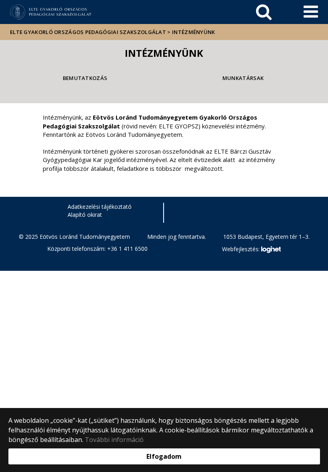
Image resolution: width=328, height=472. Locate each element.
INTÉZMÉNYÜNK (193, 32)
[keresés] (264, 12)
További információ (114, 439)
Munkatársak (243, 78)
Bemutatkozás (85, 78)
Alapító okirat (85, 214)
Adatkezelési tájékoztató (100, 206)
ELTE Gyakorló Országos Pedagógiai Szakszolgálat (88, 32)
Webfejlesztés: (241, 249)
